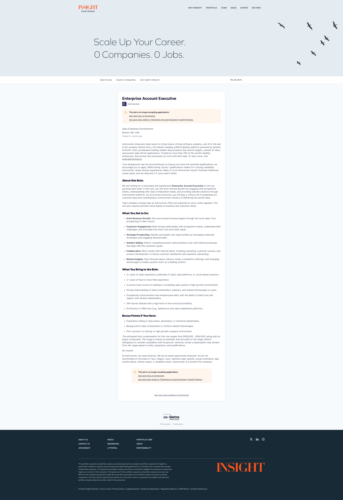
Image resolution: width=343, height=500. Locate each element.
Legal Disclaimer (133, 489)
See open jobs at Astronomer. (142, 116)
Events (244, 8)
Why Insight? (195, 8)
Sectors (256, 8)
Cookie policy (178, 424)
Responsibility (144, 448)
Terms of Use (105, 489)
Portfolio (211, 8)
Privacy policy (165, 424)
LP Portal (112, 448)
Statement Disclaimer (150, 489)
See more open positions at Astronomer (171, 395)
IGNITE (140, 444)
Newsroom (113, 444)
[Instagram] (263, 439)
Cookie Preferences (199, 489)
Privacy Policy (119, 489)
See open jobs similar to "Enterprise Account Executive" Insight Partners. (161, 120)
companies (126, 79)
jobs (106, 79)
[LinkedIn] (257, 439)
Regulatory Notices (169, 489)
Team (224, 8)
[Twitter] (251, 439)
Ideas (233, 8)
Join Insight (84, 448)
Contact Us (84, 444)
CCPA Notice (184, 489)
